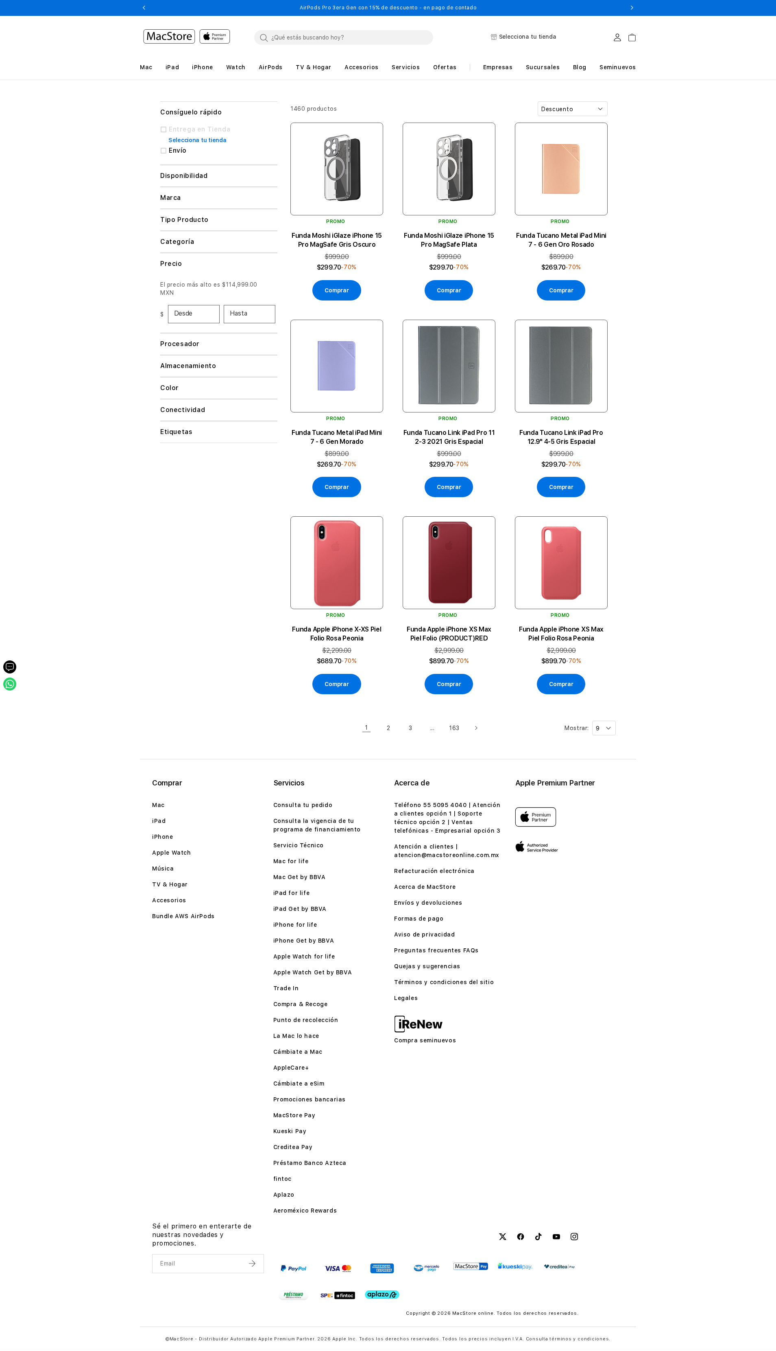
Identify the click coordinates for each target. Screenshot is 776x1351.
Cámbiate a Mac (298, 1051)
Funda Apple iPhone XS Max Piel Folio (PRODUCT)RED (449, 633)
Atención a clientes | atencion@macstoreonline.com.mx (446, 850)
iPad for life (291, 893)
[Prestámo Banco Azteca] (293, 1295)
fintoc (282, 1179)
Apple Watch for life (304, 956)
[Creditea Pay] (559, 1266)
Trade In (286, 988)
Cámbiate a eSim (299, 1083)
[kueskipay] (515, 1266)
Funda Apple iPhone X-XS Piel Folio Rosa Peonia (336, 633)
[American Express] (382, 1268)
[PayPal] (293, 1268)
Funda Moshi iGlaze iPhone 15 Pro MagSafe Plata (449, 240)
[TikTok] (538, 1238)
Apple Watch (171, 852)
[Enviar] (253, 1263)
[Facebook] (521, 1238)
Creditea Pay (293, 1147)
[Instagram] (574, 1238)
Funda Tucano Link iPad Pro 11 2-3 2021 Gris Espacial (449, 437)
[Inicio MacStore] (186, 37)
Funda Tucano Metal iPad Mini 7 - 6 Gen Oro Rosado (561, 240)
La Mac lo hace (296, 1036)
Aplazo (284, 1194)
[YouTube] (556, 1238)
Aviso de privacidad (424, 934)
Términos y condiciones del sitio (444, 982)
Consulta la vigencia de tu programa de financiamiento (317, 825)
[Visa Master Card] (337, 1268)
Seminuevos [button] (617, 67)
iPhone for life (295, 924)
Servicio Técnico (298, 845)
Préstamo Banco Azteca (310, 1163)
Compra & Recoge (300, 1004)
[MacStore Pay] (470, 1266)
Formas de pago (418, 918)
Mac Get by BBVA (299, 877)
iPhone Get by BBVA (303, 940)
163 (454, 728)
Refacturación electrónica (434, 871)
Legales (406, 998)
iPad (159, 821)
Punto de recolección (305, 1020)
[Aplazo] (382, 1295)
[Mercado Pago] (426, 1268)
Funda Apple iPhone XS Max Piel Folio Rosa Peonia (561, 633)
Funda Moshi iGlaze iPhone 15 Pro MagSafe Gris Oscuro (337, 240)
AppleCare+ (291, 1067)
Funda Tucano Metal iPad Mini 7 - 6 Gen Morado (337, 437)
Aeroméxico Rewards (305, 1210)
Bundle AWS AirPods (183, 916)
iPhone (162, 836)
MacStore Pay (294, 1115)
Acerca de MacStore (425, 887)
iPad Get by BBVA (300, 909)
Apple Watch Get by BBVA (312, 972)
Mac (158, 805)
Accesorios (169, 900)
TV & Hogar (170, 884)
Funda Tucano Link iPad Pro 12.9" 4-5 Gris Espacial (561, 437)
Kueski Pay (290, 1131)
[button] (144, 8)
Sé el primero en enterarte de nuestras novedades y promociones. (201, 1234)
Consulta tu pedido (303, 805)
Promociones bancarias (309, 1099)
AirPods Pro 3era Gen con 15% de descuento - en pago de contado (221, 8)
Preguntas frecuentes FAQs (436, 950)
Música (163, 868)
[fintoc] (337, 1295)
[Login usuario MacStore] (617, 37)
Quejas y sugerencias (427, 966)
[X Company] (503, 1238)
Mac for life (291, 861)
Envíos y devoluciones (428, 902)
